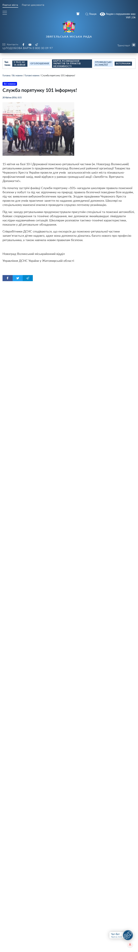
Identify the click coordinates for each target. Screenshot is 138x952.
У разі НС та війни (19, 63)
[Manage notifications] (130, 944)
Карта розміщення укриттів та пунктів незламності (67, 64)
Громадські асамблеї (103, 63)
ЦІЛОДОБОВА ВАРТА (28, 47)
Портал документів (33, 5)
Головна (6, 75)
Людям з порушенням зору (120, 13)
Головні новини (32, 75)
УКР (128, 17)
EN (133, 17)
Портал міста (10, 5)
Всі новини (17, 75)
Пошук (92, 13)
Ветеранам (123, 63)
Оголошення (39, 63)
